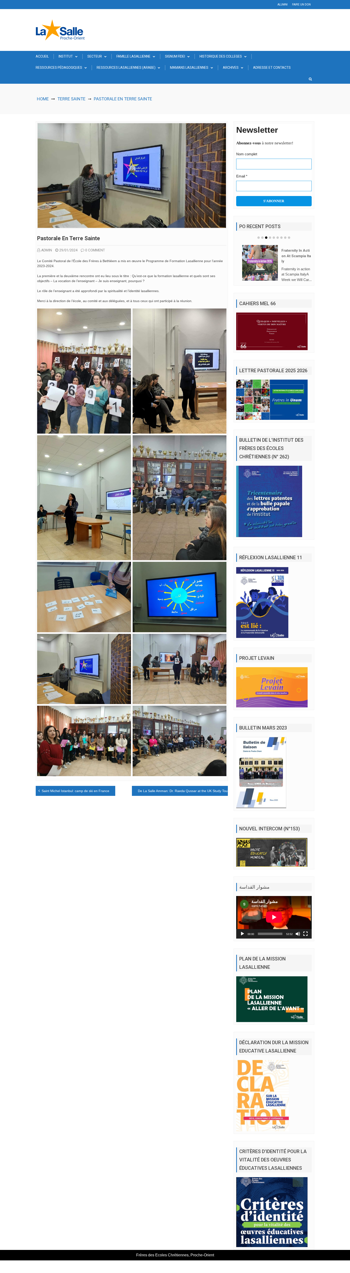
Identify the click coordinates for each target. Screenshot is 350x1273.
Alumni (282, 4)
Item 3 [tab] (266, 237)
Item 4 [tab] (270, 237)
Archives (231, 67)
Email (241, 176)
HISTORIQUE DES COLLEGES (221, 56)
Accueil (42, 56)
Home (43, 98)
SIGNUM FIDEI (175, 56)
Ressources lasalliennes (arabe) (126, 67)
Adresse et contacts (272, 67)
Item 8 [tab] (285, 237)
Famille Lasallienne (133, 56)
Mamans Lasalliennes (189, 67)
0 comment (95, 250)
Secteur (94, 56)
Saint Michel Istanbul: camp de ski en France (75, 791)
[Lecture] (242, 933)
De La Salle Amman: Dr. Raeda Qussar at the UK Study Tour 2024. (188, 791)
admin (46, 250)
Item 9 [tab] (289, 237)
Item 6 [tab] (277, 237)
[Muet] (297, 933)
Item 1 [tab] (258, 237)
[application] (274, 917)
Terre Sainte (71, 98)
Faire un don (301, 4)
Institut (66, 56)
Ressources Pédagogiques (59, 67)
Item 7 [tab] (281, 237)
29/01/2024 (68, 250)
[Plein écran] (305, 933)
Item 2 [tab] (262, 237)
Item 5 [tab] (274, 237)
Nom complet (246, 154)
